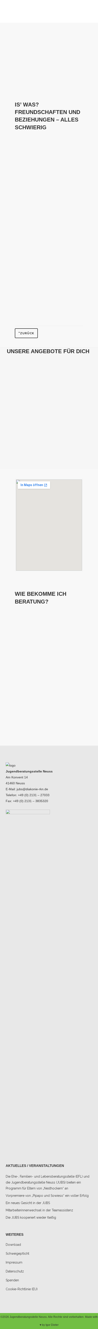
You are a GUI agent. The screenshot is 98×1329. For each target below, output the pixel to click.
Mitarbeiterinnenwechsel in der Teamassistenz (39, 1210)
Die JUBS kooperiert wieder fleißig (31, 1217)
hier (68, 684)
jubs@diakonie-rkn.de (32, 789)
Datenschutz (15, 1271)
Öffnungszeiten (37, 615)
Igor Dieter (52, 1324)
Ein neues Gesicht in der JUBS (28, 1203)
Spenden (12, 1280)
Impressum (14, 1262)
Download (13, 1244)
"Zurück (26, 333)
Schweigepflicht (44, 723)
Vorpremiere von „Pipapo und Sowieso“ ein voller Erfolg (47, 1195)
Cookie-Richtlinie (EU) (22, 1289)
